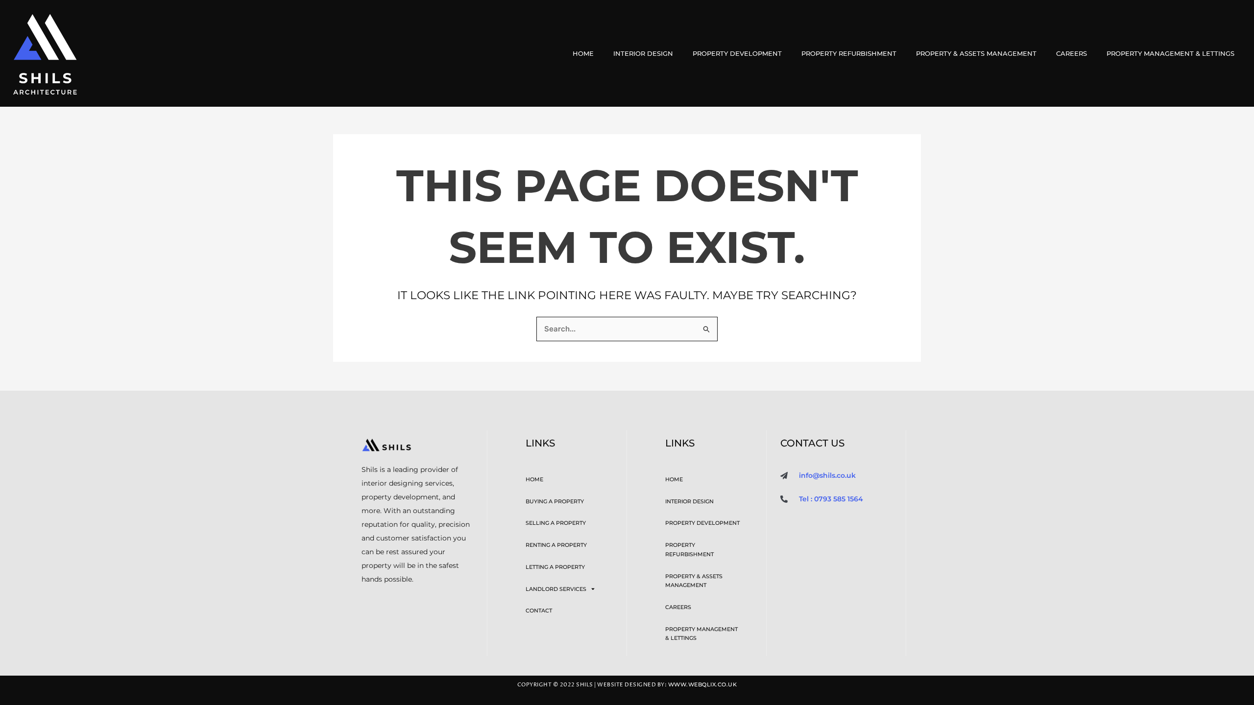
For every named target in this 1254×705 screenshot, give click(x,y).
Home (583, 53)
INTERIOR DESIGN (643, 53)
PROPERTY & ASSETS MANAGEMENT (976, 53)
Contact (539, 610)
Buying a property (555, 501)
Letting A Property (555, 567)
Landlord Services (556, 589)
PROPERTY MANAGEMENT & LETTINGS (1170, 53)
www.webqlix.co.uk (702, 685)
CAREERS (1071, 53)
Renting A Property (556, 544)
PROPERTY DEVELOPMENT (737, 53)
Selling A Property (556, 522)
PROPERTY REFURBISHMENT (848, 53)
